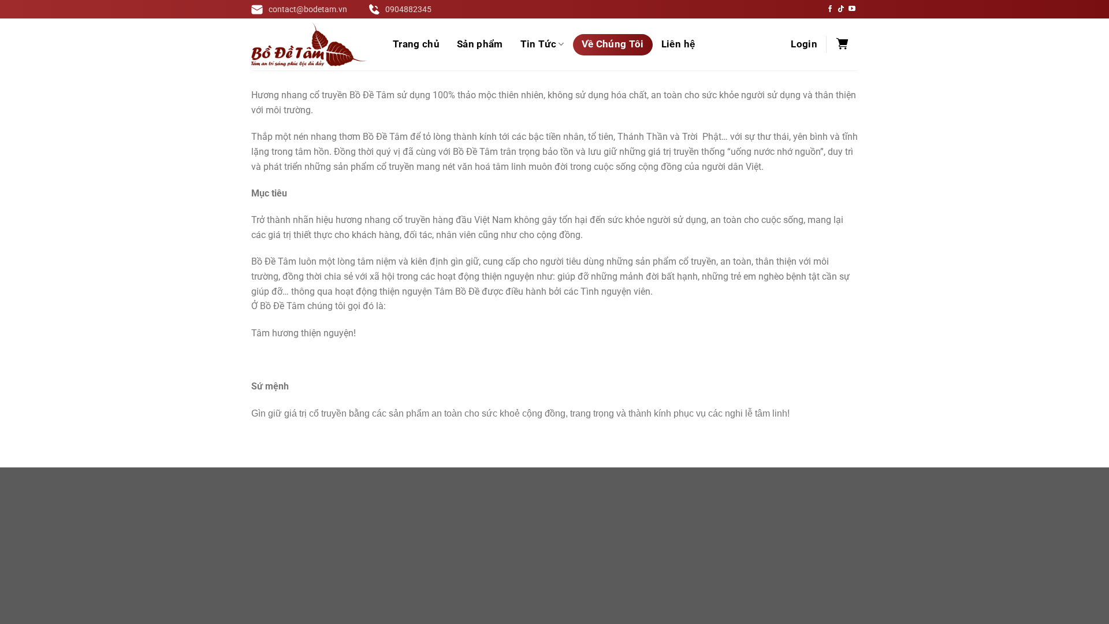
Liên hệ (678, 44)
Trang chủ (416, 44)
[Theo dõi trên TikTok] (841, 9)
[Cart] (842, 44)
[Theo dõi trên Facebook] (830, 9)
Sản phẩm (480, 44)
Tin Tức (538, 44)
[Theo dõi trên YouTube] (852, 9)
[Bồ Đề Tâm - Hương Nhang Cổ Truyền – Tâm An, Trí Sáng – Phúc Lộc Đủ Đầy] (309, 44)
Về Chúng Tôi (613, 44)
